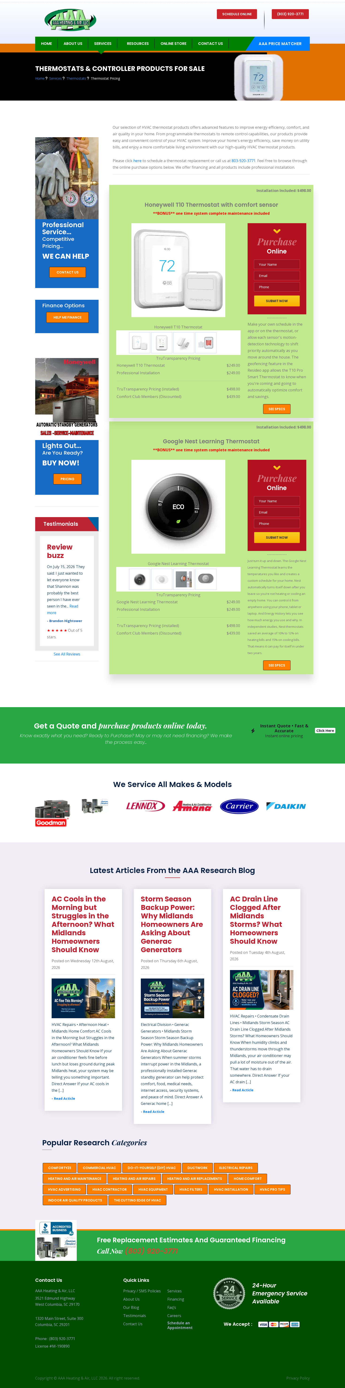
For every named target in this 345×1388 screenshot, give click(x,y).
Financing (175, 1299)
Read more (65, 606)
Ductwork (197, 1168)
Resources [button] (138, 43)
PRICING (67, 479)
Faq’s (171, 1307)
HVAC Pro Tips (272, 1189)
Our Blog (131, 1307)
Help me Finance (67, 317)
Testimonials (134, 1315)
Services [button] (102, 43)
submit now (277, 301)
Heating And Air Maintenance (74, 1178)
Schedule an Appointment (180, 1325)
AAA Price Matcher (280, 44)
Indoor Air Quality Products (75, 1200)
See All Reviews (67, 654)
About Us (131, 1299)
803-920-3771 (244, 160)
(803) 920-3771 (290, 14)
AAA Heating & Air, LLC (78, 1378)
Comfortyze (59, 1168)
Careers (174, 1315)
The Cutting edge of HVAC (137, 1200)
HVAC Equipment (153, 1189)
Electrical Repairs (236, 1168)
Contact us (68, 272)
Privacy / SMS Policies (142, 1291)
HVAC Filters (191, 1189)
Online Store (173, 43)
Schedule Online (237, 14)
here (137, 160)
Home (46, 43)
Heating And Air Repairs (134, 1178)
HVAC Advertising (64, 1189)
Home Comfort (248, 1178)
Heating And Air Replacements (194, 1178)
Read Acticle (64, 1111)
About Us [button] (73, 43)
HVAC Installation (231, 1189)
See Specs (276, 409)
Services (174, 1291)
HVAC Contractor (109, 1189)
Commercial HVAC (99, 1168)
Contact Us (210, 43)
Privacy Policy (298, 1378)
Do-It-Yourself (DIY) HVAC (152, 1168)
